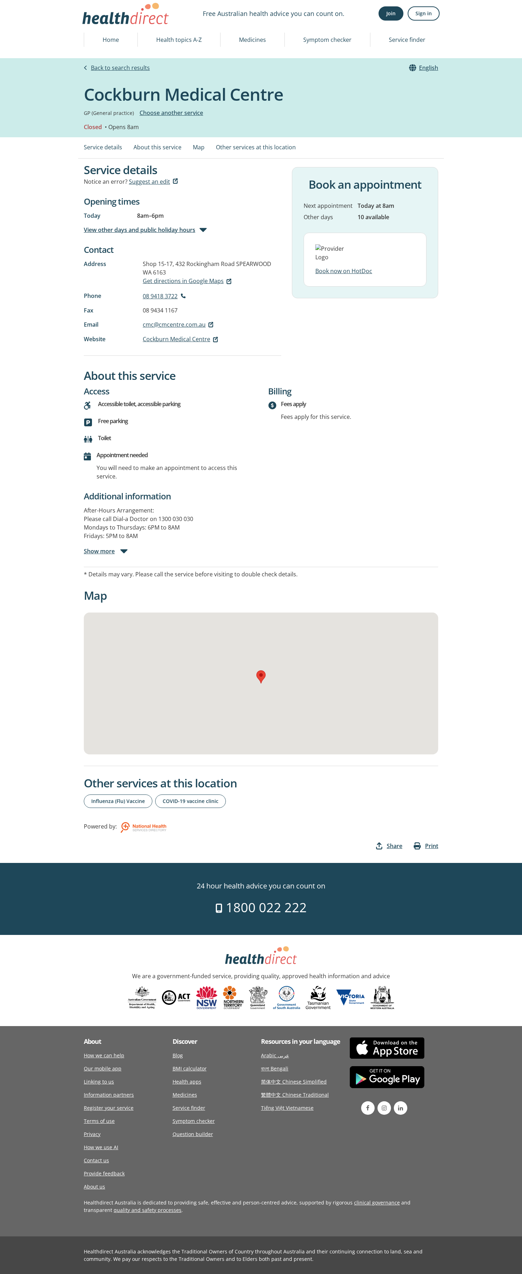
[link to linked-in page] (400, 1108)
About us (94, 1186)
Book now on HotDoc (343, 271)
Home (111, 40)
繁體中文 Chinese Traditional (295, 1094)
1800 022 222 (265, 907)
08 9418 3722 (160, 296)
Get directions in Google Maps (183, 281)
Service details (103, 147)
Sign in (423, 13)
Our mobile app (102, 1068)
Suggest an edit (149, 181)
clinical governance (377, 1202)
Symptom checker (327, 40)
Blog (178, 1055)
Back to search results (120, 68)
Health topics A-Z (179, 40)
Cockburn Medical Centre (176, 339)
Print (431, 846)
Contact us (96, 1160)
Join (391, 13)
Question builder (193, 1134)
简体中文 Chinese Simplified (294, 1081)
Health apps (187, 1081)
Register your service (109, 1107)
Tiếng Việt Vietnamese (287, 1107)
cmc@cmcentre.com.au (174, 324)
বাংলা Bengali (274, 1068)
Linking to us (99, 1081)
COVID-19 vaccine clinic (190, 801)
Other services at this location (256, 147)
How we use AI (101, 1147)
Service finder (407, 40)
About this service (157, 147)
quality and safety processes (147, 1210)
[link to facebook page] (368, 1108)
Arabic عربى (275, 1055)
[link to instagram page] (384, 1108)
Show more (99, 551)
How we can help (104, 1055)
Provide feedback (104, 1173)
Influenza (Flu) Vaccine (118, 801)
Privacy (92, 1134)
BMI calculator (190, 1068)
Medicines (252, 40)
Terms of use (99, 1121)
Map (199, 147)
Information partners (109, 1094)
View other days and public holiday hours (139, 230)
